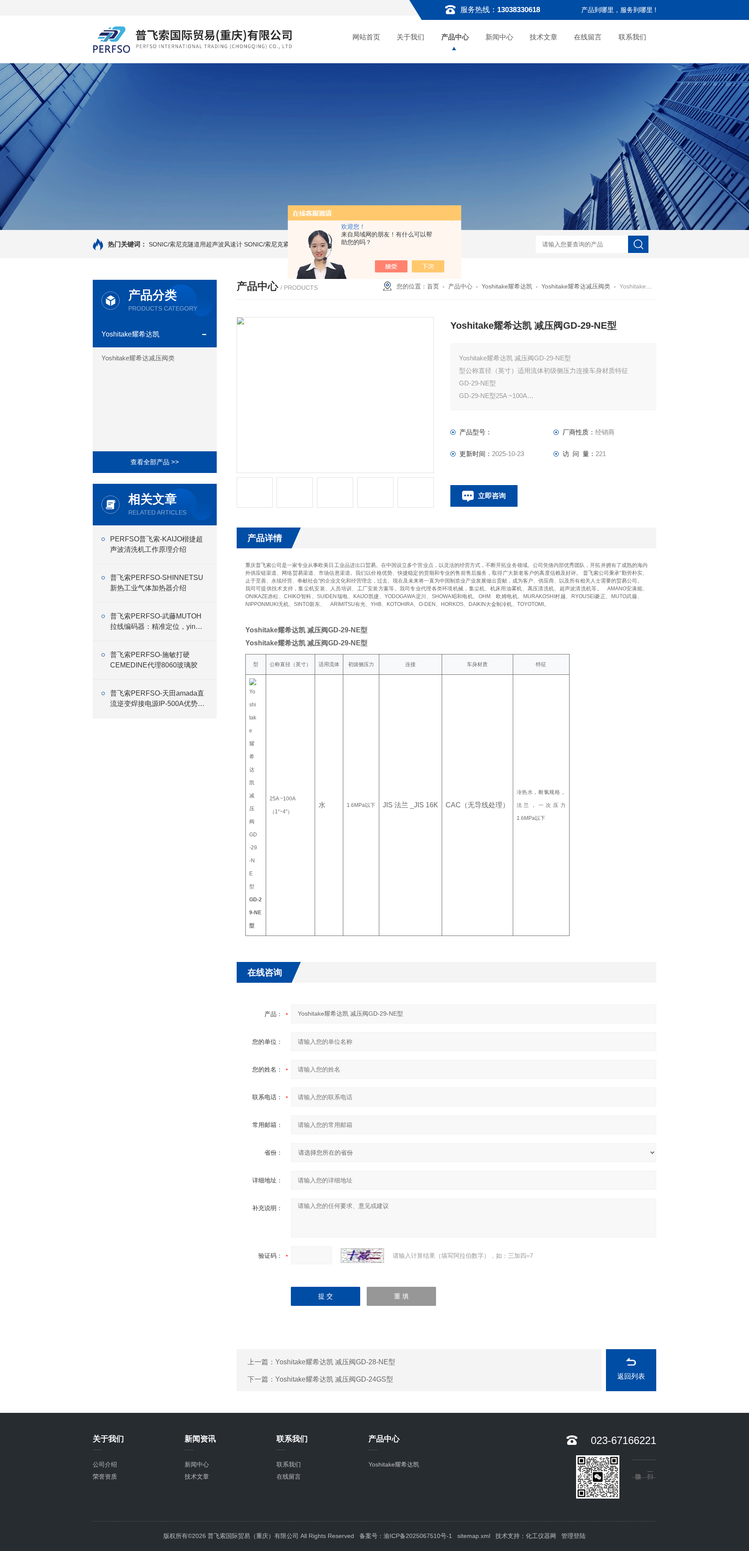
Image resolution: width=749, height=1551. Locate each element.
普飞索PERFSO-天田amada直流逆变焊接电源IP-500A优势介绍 (157, 699)
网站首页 (366, 37)
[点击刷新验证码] (362, 1255)
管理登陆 (573, 1535)
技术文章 (543, 37)
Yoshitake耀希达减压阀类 (138, 358)
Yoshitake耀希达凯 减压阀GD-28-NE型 (335, 1362)
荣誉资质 (105, 1476)
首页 (433, 286)
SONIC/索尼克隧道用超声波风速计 (195, 244)
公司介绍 (105, 1464)
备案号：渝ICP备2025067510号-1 (405, 1535)
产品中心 (455, 37)
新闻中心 (499, 37)
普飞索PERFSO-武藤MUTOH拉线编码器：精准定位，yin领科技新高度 (156, 622)
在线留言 (588, 37)
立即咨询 (492, 495)
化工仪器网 (541, 1535)
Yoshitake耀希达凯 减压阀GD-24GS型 (334, 1379)
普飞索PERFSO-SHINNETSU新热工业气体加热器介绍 (156, 583)
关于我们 (410, 37)
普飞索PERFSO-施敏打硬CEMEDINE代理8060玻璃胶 (154, 660)
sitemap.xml (473, 1535)
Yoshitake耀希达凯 (130, 334)
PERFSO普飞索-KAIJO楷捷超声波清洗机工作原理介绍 (156, 544)
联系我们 (632, 37)
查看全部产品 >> (154, 462)
